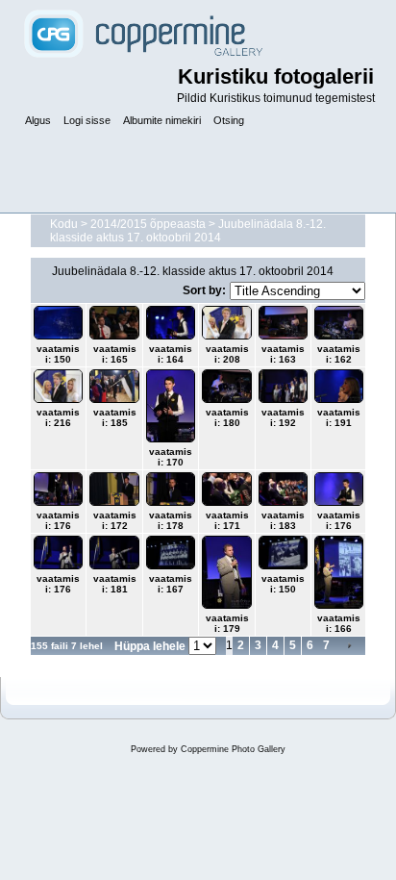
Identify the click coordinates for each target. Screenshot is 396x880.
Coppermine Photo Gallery (233, 749)
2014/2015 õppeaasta (148, 224)
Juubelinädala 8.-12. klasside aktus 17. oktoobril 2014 (188, 230)
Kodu (64, 224)
